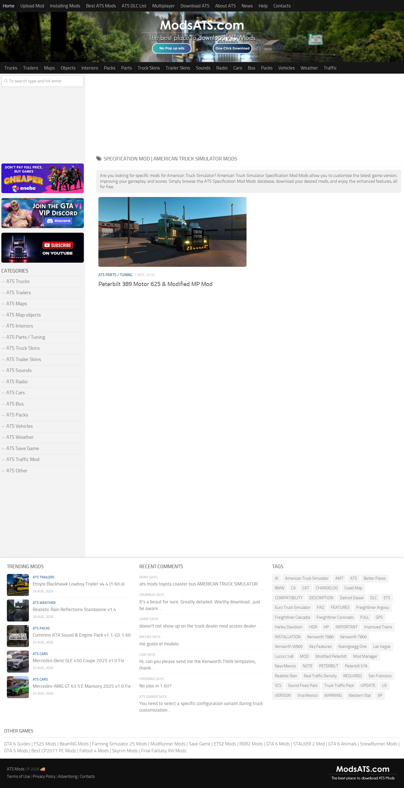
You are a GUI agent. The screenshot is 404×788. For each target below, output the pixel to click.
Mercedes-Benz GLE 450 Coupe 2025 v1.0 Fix (78, 660)
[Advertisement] (248, 112)
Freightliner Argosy (372, 607)
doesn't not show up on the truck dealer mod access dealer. (198, 626)
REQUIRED (352, 675)
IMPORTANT (347, 627)
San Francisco (380, 675)
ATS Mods (15, 769)
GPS (379, 617)
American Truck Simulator (307, 578)
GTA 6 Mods (278, 744)
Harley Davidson (289, 627)
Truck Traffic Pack (339, 685)
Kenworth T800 (353, 636)
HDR (313, 627)
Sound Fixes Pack (303, 685)
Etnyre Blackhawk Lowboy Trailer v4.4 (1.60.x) (78, 584)
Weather (309, 68)
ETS (387, 597)
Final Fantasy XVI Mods (163, 750)
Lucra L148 (284, 656)
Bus (251, 68)
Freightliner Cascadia (292, 617)
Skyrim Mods (125, 750)
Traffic (330, 68)
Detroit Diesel (352, 597)
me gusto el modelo (159, 644)
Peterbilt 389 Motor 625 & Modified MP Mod (155, 284)
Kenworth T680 (320, 636)
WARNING (333, 695)
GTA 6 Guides (17, 744)
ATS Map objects (23, 315)
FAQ (320, 607)
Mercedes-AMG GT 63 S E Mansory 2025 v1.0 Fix (82, 686)
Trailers (30, 68)
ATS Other (16, 471)
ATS (353, 578)
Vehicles (286, 68)
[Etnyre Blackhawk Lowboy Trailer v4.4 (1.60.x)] (18, 585)
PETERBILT (328, 666)
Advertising (68, 776)
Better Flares (375, 578)
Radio (222, 68)
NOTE (307, 666)
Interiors (89, 68)
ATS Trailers (18, 293)
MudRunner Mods (168, 744)
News (247, 6)
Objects (68, 68)
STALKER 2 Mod (309, 744)
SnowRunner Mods (378, 744)
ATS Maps (16, 304)
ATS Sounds (19, 370)
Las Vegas (382, 646)
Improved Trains (378, 627)
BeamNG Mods (74, 744)
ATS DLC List (134, 6)
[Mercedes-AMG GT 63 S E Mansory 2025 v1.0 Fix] (18, 687)
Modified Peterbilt (331, 656)
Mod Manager (365, 656)
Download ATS (195, 6)
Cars (237, 68)
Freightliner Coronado (335, 617)
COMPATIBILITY (289, 597)
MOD (304, 656)
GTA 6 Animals (342, 744)
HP (326, 627)
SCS (278, 685)
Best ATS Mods (101, 6)
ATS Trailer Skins (23, 359)
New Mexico (285, 666)
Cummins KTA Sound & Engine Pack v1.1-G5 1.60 (82, 635)
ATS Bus (15, 404)
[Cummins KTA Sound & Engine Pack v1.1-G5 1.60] (18, 636)
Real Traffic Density (320, 675)
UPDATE (368, 685)
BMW (279, 588)
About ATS (225, 6)
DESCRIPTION (321, 597)
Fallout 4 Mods (94, 750)
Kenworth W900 (289, 646)
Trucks (10, 68)
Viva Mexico (307, 695)
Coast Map (353, 588)
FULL (364, 617)
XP (380, 695)
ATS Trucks (17, 281)
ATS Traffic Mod (23, 459)
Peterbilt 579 (356, 666)
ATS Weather (20, 437)
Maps (49, 68)
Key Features (320, 646)
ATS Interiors (19, 326)
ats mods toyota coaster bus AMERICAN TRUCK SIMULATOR (198, 584)
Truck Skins (149, 68)
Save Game (200, 744)
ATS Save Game (22, 448)
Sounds (203, 68)
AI (276, 578)
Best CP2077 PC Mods (53, 750)
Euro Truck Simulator (292, 607)
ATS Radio (17, 382)
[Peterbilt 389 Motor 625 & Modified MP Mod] (172, 232)
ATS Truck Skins (23, 348)
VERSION (283, 695)
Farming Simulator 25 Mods (119, 744)
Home (9, 6)
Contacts (282, 6)
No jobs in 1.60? (155, 686)
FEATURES (340, 607)
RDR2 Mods (251, 744)
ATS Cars (15, 393)
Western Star (359, 695)
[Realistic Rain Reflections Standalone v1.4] (18, 610)
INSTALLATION (288, 636)
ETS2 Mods (225, 744)
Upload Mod (32, 6)
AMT (339, 578)
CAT (305, 588)
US (384, 685)
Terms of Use (18, 776)
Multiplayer (163, 6)
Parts (126, 68)
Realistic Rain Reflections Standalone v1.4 (74, 609)
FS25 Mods (45, 744)
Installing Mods (65, 6)
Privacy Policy (44, 776)
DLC (373, 597)
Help (263, 6)
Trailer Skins (178, 68)
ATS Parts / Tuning (115, 275)
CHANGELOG (327, 588)
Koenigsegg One (352, 646)
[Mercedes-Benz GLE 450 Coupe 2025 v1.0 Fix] (18, 662)
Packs (109, 68)
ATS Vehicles (19, 426)
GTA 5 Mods (16, 750)
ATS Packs (17, 415)
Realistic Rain (286, 675)
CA (293, 588)
